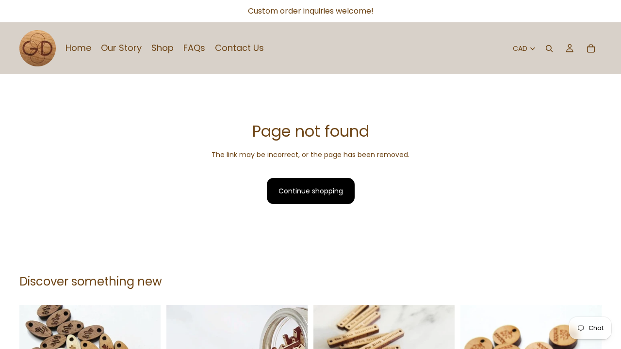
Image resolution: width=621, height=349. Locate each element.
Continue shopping (310, 191)
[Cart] (591, 48)
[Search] (549, 48)
